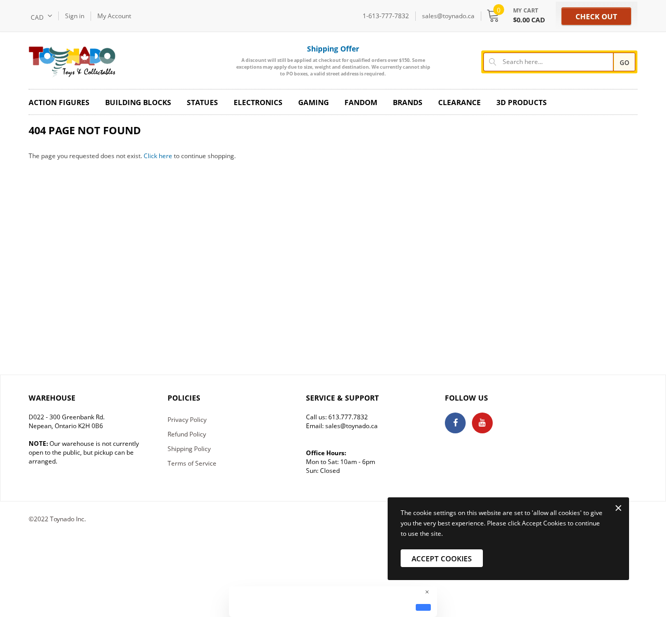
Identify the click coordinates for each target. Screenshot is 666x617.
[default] (423, 607)
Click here (159, 155)
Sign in (74, 15)
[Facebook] (455, 423)
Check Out (596, 16)
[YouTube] (482, 423)
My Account (114, 15)
